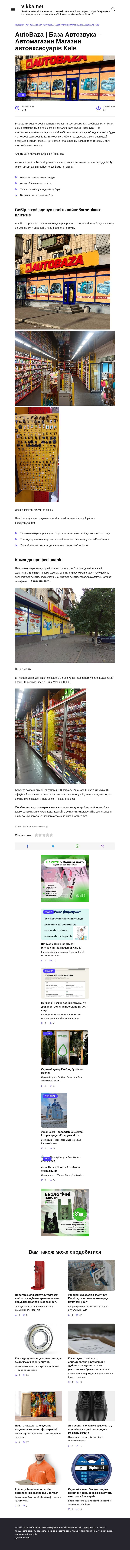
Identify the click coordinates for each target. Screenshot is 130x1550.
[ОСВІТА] (65, 938)
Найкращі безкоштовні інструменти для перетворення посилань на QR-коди (63, 1007)
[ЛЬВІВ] (64, 1063)
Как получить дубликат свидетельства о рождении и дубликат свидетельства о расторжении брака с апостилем (88, 1363)
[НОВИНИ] (65, 996)
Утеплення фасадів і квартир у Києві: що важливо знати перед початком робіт (88, 1298)
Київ (22, 95)
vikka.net (32, 6)
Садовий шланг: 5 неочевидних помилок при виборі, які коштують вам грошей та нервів (90, 1493)
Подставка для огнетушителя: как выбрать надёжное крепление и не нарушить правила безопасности (37, 1298)
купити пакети (22, 1537)
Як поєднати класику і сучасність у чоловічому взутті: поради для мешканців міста (90, 1429)
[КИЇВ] (65, 1161)
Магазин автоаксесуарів (36, 826)
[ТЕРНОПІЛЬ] (54, 1125)
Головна (19, 25)
